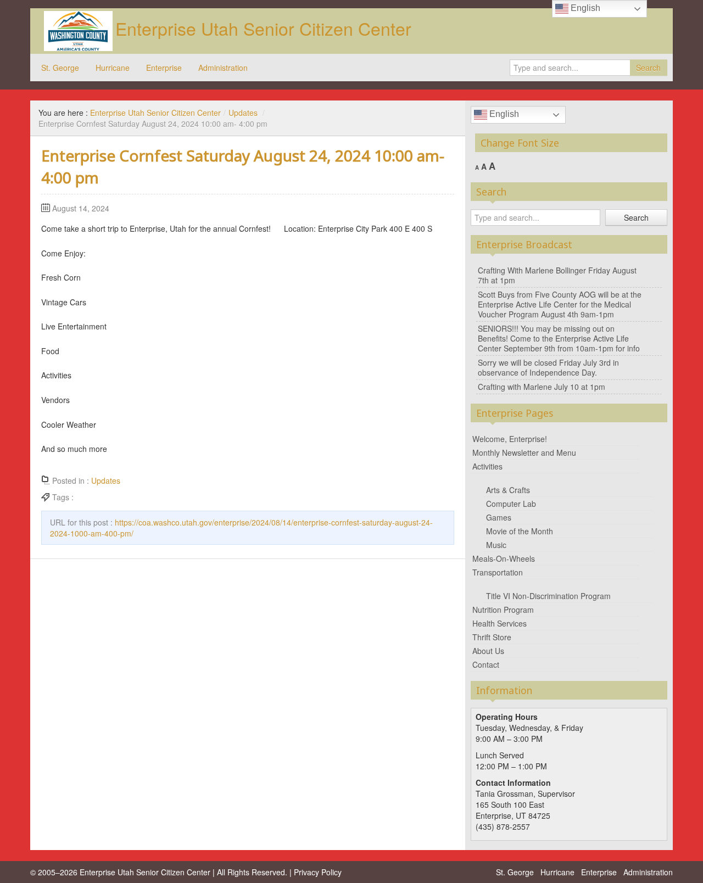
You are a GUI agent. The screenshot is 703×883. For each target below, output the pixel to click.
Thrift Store (491, 636)
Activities (487, 466)
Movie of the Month (519, 531)
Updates (243, 112)
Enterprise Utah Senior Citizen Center (263, 28)
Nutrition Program (503, 609)
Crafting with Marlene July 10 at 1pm (541, 386)
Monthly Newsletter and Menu (524, 452)
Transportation (497, 572)
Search (648, 67)
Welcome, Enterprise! (509, 438)
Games (498, 517)
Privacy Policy (318, 872)
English (503, 114)
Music (496, 544)
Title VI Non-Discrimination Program (548, 595)
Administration (223, 67)
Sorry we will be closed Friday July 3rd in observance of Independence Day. (548, 367)
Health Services (499, 623)
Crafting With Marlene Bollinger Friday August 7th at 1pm (557, 275)
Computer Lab (511, 503)
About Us (488, 650)
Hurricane (113, 67)
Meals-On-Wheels (503, 558)
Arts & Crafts (508, 489)
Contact (485, 664)
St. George (60, 67)
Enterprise (164, 67)
